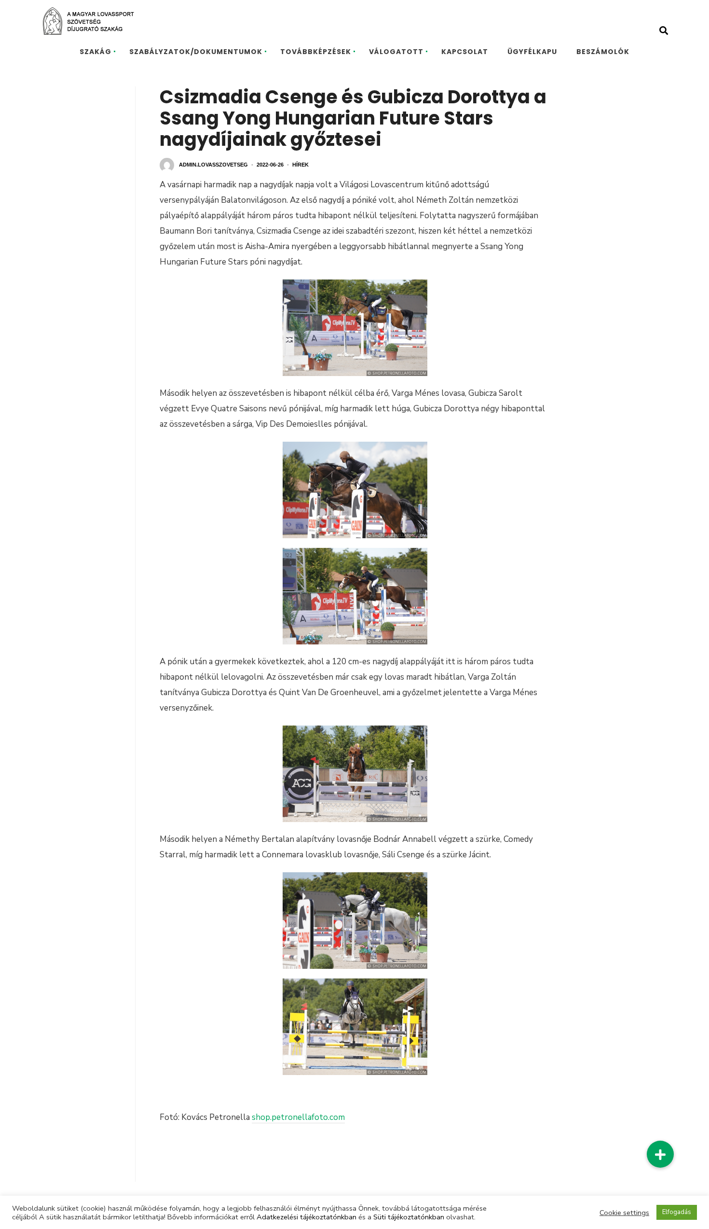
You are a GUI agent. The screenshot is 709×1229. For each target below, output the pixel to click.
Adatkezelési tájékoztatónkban (306, 1217)
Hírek (300, 165)
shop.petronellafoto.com (298, 1117)
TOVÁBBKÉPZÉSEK (315, 51)
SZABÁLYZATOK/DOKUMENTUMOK (195, 51)
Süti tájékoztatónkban (408, 1217)
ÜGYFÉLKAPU (532, 51)
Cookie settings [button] (624, 1212)
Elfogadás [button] (676, 1212)
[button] (660, 1154)
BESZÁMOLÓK (602, 51)
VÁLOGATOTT (396, 51)
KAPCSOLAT (464, 51)
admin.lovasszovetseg (213, 165)
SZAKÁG (95, 51)
